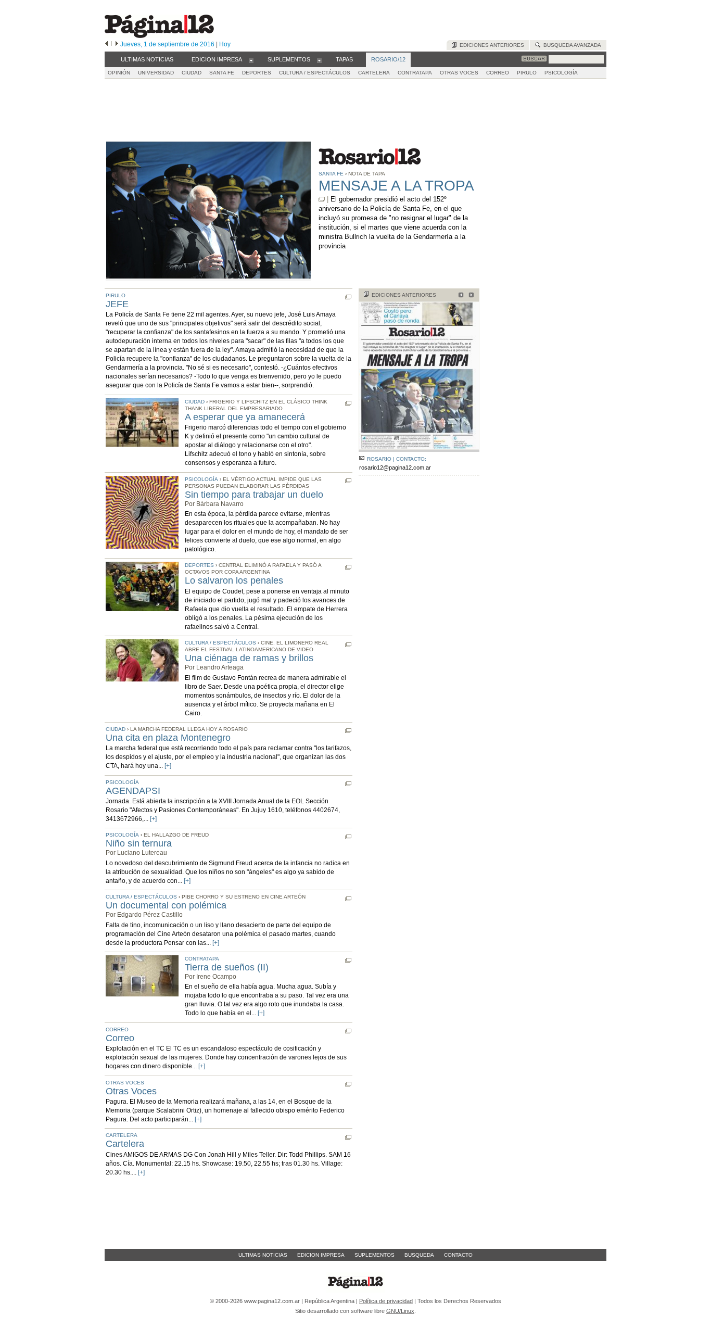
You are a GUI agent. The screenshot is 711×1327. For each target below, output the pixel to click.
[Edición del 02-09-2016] (469, 296)
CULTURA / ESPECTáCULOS (314, 72)
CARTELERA (374, 72)
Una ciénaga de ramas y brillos (249, 658)
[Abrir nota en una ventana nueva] (322, 199)
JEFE (117, 304)
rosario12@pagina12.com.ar (395, 467)
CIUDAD (191, 72)
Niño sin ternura (139, 843)
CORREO (497, 72)
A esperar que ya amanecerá (245, 417)
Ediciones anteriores (490, 45)
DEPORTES (256, 72)
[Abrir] (251, 60)
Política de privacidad (386, 1301)
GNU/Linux (400, 1311)
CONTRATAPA (415, 72)
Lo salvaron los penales (234, 580)
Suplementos (374, 1255)
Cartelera (125, 1144)
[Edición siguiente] (117, 44)
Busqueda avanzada (570, 45)
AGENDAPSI (133, 791)
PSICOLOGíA (561, 72)
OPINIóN (119, 72)
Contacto (458, 1255)
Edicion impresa (321, 1255)
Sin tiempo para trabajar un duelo (254, 494)
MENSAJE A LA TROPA (396, 186)
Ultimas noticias (262, 1255)
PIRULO (527, 72)
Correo (120, 1038)
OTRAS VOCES (459, 72)
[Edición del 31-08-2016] (459, 296)
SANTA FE (221, 72)
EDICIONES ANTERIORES (404, 295)
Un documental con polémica (166, 905)
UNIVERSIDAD (156, 72)
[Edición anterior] (106, 44)
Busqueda (419, 1255)
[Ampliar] (419, 447)
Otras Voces (131, 1091)
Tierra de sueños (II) (227, 967)
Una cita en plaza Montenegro (168, 737)
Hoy (225, 44)
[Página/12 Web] (159, 36)
